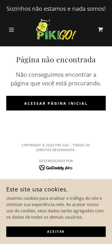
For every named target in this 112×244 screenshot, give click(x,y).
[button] (13, 29)
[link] (56, 29)
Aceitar (56, 231)
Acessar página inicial (56, 103)
